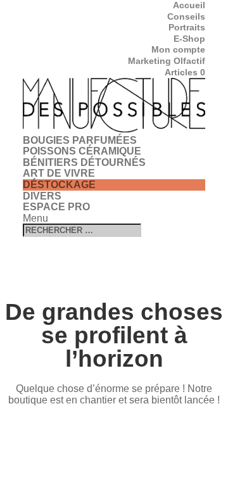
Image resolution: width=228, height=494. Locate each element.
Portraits (186, 27)
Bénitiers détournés (84, 162)
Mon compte (178, 49)
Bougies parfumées (80, 140)
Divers (42, 196)
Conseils (186, 16)
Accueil (189, 5)
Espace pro (56, 206)
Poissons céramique (82, 151)
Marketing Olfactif (166, 61)
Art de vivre (59, 173)
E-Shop (189, 39)
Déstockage (59, 184)
